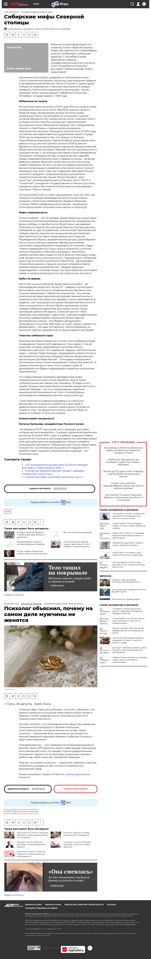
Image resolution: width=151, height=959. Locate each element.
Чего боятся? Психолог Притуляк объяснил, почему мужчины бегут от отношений (123, 497)
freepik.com (9, 689)
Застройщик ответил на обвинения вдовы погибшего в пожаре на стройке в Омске (123, 450)
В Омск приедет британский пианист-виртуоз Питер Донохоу (32, 552)
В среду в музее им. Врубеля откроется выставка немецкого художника (31, 534)
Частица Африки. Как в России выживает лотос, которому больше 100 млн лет (128, 564)
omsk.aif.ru (70, 709)
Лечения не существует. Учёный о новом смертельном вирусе (127, 544)
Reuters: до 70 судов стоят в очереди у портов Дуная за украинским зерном (123, 474)
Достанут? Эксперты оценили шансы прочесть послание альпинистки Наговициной (129, 650)
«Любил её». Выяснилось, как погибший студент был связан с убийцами (123, 462)
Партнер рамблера (51, 948)
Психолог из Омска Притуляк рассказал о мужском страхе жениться (77, 844)
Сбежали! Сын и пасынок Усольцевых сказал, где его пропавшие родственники (129, 659)
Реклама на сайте (33, 905)
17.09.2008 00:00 (11, 12)
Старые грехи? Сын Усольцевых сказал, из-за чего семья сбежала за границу (128, 525)
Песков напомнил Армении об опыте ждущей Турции (128, 591)
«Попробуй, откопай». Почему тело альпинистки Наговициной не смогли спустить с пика (128, 516)
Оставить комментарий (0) (75, 789)
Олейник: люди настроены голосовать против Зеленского (126, 581)
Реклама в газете (53, 905)
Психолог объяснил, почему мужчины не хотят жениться (76, 834)
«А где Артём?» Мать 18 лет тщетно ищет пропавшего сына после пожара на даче (128, 620)
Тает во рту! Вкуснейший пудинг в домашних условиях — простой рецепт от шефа (128, 640)
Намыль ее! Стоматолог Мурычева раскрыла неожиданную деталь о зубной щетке (128, 535)
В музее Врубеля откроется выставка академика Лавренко (31, 543)
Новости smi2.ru (14, 594)
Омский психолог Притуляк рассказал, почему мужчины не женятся (31, 844)
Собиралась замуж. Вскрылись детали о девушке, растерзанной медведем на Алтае (127, 611)
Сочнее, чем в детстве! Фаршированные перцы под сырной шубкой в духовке (123, 486)
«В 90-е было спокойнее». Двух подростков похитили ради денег (127, 553)
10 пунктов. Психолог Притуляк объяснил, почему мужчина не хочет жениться (31, 853)
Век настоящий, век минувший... (78, 532)
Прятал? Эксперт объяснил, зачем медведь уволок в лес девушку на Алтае (128, 630)
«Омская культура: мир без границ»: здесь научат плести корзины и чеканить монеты (77, 544)
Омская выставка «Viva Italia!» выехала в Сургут (54, 477)
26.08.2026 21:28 (11, 604)
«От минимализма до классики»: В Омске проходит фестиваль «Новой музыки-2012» (55, 466)
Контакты (111, 905)
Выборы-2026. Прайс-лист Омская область (84, 905)
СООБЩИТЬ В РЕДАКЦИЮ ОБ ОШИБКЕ (41, 908)
